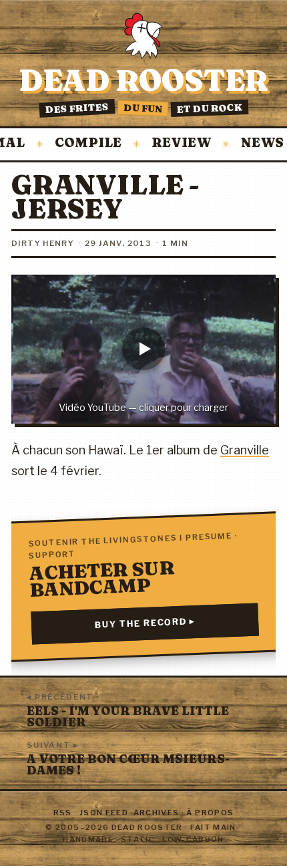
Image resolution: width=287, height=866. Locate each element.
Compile (77, 143)
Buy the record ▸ (145, 623)
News (251, 143)
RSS (62, 812)
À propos (210, 812)
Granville (244, 450)
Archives (156, 812)
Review (170, 143)
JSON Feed (103, 812)
